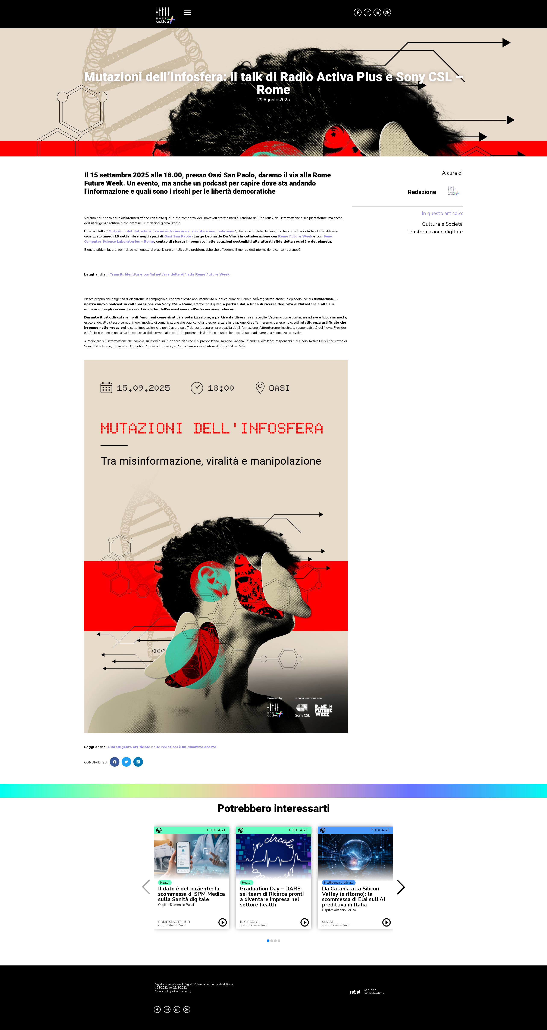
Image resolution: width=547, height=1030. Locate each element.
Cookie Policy (182, 991)
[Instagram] (367, 12)
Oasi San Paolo (177, 236)
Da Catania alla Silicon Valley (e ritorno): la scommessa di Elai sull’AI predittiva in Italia (353, 897)
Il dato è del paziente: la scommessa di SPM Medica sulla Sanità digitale (191, 894)
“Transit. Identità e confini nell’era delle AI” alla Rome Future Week (168, 274)
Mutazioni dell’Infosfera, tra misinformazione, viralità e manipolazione (171, 231)
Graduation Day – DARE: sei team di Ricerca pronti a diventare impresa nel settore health (272, 897)
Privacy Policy (162, 991)
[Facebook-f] (358, 12)
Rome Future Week (295, 236)
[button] (114, 762)
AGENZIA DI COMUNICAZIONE (374, 992)
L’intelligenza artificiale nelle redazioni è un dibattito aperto (162, 747)
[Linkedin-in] (377, 12)
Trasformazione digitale (435, 231)
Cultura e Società (442, 224)
